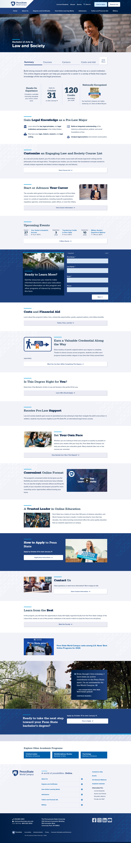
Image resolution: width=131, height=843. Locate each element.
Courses (47, 62)
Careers (66, 62)
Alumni (72, 4)
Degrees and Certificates (41, 11)
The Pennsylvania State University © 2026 (36, 835)
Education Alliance (99, 796)
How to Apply (100, 4)
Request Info (114, 4)
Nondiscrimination (38, 832)
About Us (25, 11)
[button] (87, 4)
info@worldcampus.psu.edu (23, 821)
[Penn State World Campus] (19, 4)
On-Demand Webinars (99, 780)
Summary (29, 62)
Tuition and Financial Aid (99, 11)
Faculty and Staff (99, 799)
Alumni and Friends (100, 794)
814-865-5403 (19, 819)
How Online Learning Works (64, 11)
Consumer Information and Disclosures (61, 832)
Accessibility (28, 832)
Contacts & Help (97, 772)
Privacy (47, 832)
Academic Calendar (98, 784)
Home (15, 11)
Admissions (83, 11)
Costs (88, 62)
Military (115, 11)
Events (79, 4)
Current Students (62, 4)
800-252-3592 (27, 823)
